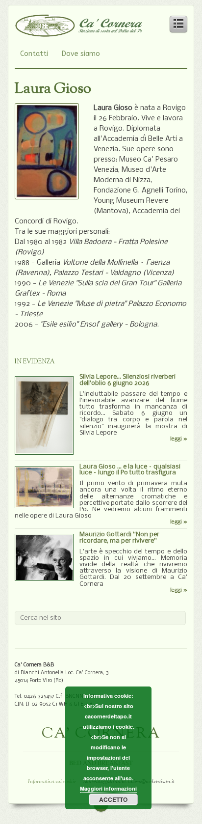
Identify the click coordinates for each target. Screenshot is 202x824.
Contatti (34, 54)
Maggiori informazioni (108, 788)
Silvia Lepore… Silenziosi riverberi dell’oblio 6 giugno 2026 (127, 380)
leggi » (178, 439)
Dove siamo (80, 54)
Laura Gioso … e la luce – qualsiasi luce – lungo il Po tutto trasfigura (129, 470)
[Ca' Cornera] (79, 32)
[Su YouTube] (132, 54)
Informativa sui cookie (52, 782)
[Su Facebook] (114, 54)
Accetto (113, 799)
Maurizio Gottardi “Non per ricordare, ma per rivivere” (119, 537)
